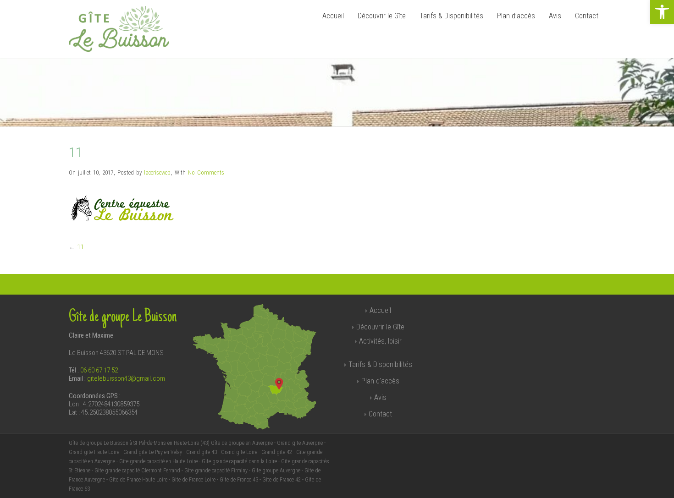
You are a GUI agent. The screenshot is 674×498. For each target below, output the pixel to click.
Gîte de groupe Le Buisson (123, 317)
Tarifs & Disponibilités (451, 15)
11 (80, 247)
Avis (555, 15)
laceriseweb (157, 172)
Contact (586, 15)
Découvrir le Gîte (382, 15)
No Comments (206, 172)
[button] (662, 12)
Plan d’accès (516, 15)
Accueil (333, 15)
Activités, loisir (380, 341)
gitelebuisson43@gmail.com (126, 378)
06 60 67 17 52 (99, 370)
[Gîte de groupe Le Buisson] (119, 49)
